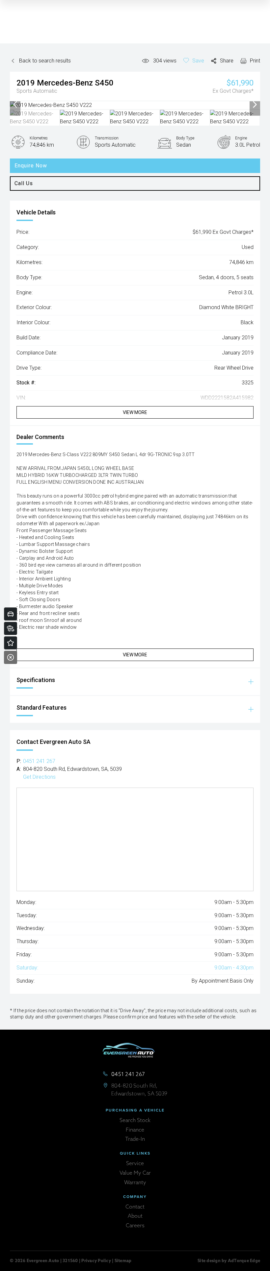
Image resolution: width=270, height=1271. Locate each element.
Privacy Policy (96, 1261)
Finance (135, 1130)
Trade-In (135, 1139)
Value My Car (135, 1173)
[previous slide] (15, 105)
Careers (135, 1226)
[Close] (10, 657)
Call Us (23, 183)
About (135, 1216)
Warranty (135, 1182)
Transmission (107, 138)
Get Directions (39, 777)
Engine (241, 138)
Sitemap (123, 1261)
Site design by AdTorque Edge (229, 1261)
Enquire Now (30, 165)
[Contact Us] (10, 642)
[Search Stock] (10, 628)
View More (135, 412)
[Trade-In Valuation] (10, 614)
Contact (135, 1207)
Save (198, 61)
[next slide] (255, 105)
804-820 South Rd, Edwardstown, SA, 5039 (72, 769)
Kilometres (39, 138)
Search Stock (135, 1120)
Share (226, 61)
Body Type (185, 138)
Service (135, 1163)
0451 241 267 (39, 761)
